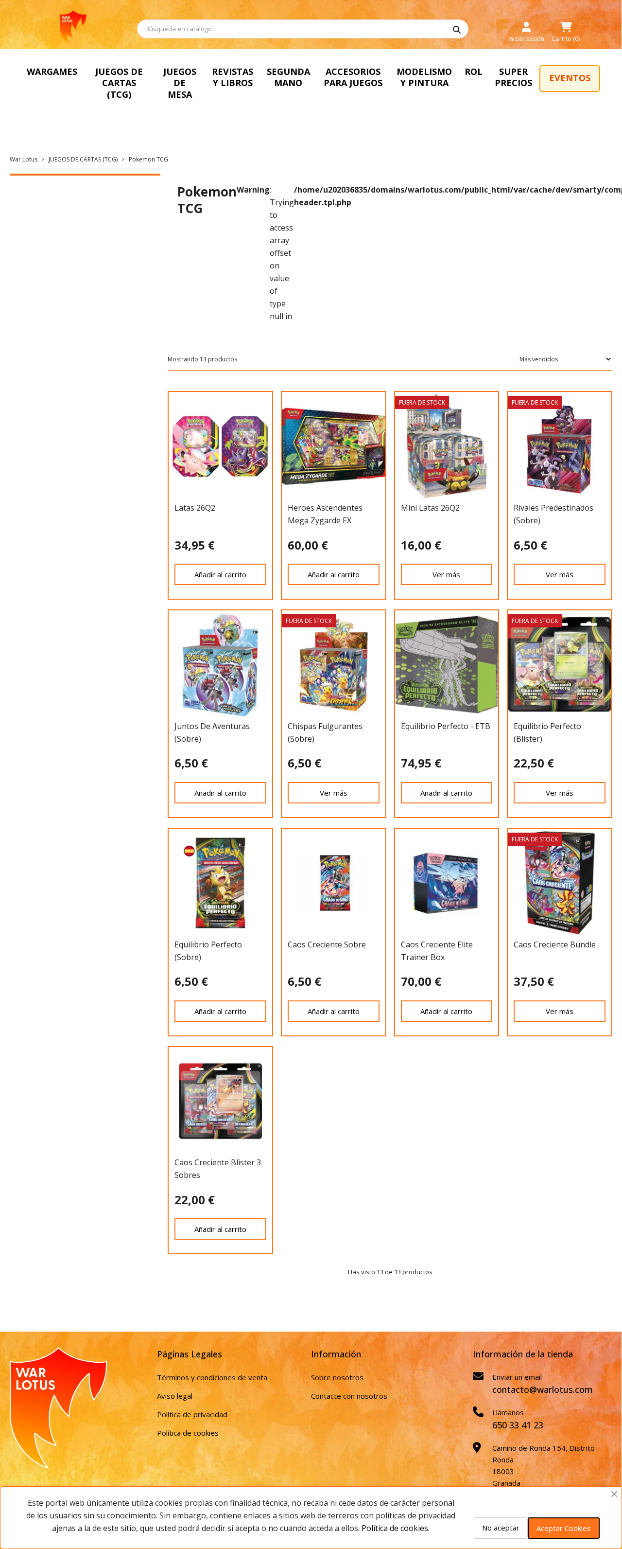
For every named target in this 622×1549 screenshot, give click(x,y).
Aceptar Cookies (563, 1528)
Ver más (446, 574)
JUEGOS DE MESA (179, 83)
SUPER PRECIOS (513, 77)
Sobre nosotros (337, 1377)
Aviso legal (174, 1396)
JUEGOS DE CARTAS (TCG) (119, 83)
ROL (474, 71)
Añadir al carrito (220, 574)
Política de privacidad (192, 1414)
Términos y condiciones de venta (212, 1377)
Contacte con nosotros (349, 1396)
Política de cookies (188, 1433)
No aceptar (500, 1527)
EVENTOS (569, 78)
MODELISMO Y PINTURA (424, 77)
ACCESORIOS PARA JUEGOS (353, 77)
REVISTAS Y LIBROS (232, 77)
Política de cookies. (396, 1528)
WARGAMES (52, 71)
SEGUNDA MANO (288, 77)
